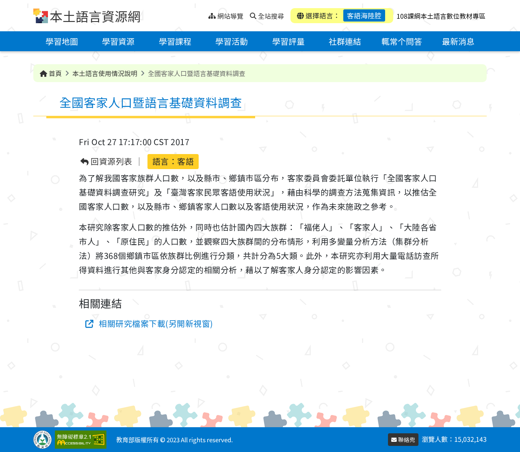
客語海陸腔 (364, 15)
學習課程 (175, 41)
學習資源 (118, 41)
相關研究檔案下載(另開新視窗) (156, 323)
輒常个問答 (401, 41)
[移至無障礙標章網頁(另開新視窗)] (82, 439)
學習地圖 (62, 41)
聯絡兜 (406, 439)
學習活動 (231, 41)
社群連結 (345, 41)
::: (202, 13)
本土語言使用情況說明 (104, 73)
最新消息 (458, 41)
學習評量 (288, 41)
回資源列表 (110, 161)
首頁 (54, 73)
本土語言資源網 (95, 16)
